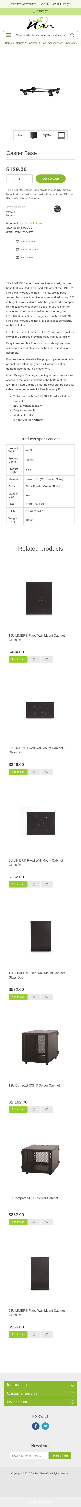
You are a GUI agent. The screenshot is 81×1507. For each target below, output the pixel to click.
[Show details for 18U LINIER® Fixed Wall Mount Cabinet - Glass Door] (40, 935)
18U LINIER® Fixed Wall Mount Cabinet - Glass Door (37, 975)
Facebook (36, 1426)
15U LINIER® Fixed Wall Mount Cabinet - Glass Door (37, 638)
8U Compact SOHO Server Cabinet (33, 1198)
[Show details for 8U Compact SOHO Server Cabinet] (40, 1160)
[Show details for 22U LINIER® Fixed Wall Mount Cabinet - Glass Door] (40, 1273)
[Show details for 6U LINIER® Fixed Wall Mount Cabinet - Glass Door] (40, 710)
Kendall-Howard (34, 223)
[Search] (72, 35)
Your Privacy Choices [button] (40, 1501)
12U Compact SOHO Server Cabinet (34, 1085)
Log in (44, 4)
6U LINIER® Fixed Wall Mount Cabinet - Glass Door (37, 750)
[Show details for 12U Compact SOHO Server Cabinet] (40, 1048)
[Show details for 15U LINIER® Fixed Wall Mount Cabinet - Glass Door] (40, 598)
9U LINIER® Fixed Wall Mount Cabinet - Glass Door (37, 862)
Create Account (23, 4)
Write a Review (10, 213)
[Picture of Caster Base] (19, 135)
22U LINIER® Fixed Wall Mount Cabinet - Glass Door (37, 1313)
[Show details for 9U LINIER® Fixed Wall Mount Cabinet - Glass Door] (40, 823)
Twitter (45, 1426)
